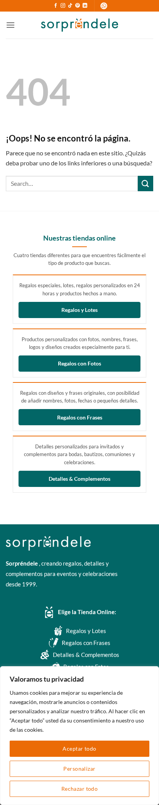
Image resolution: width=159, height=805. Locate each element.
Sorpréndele (22, 563)
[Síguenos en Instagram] (63, 5)
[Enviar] (145, 183)
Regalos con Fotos (79, 363)
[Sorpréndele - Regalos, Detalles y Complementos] (79, 25)
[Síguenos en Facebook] (55, 5)
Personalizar (79, 768)
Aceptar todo (79, 748)
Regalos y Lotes (79, 310)
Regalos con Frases (79, 417)
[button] (10, 24)
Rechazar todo (79, 788)
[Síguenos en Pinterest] (77, 5)
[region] (79, 735)
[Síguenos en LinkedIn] (85, 5)
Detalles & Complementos (79, 478)
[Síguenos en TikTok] (70, 5)
